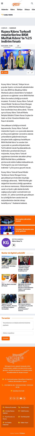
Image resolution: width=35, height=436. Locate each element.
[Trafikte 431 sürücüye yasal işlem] (9, 260)
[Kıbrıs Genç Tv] (6, 242)
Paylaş (5, 72)
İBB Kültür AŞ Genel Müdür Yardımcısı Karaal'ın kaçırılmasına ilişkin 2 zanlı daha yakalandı (25, 287)
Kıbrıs (12, 9)
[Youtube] (20, 398)
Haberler (4, 9)
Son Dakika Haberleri (7, 423)
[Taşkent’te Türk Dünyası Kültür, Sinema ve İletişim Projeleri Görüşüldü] (9, 298)
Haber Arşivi (24, 422)
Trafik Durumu (25, 411)
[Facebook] (10, 398)
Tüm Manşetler (25, 416)
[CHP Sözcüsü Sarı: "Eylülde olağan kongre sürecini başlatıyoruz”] (25, 260)
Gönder (5, 338)
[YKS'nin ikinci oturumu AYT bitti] (9, 278)
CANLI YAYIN (8, 15)
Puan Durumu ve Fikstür (9, 418)
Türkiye (19, 9)
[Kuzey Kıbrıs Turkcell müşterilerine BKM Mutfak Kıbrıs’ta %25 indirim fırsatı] (17, 59)
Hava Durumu (25, 407)
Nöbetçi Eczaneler (10, 407)
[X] (14, 398)
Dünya (27, 9)
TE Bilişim (22, 433)
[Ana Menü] (2, 3)
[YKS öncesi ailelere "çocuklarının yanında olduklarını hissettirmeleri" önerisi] (25, 298)
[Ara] (32, 3)
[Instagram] (17, 398)
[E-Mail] (13, 245)
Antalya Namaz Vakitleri (9, 412)
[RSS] (24, 398)
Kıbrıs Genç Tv (17, 241)
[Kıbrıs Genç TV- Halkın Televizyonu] (16, 3)
